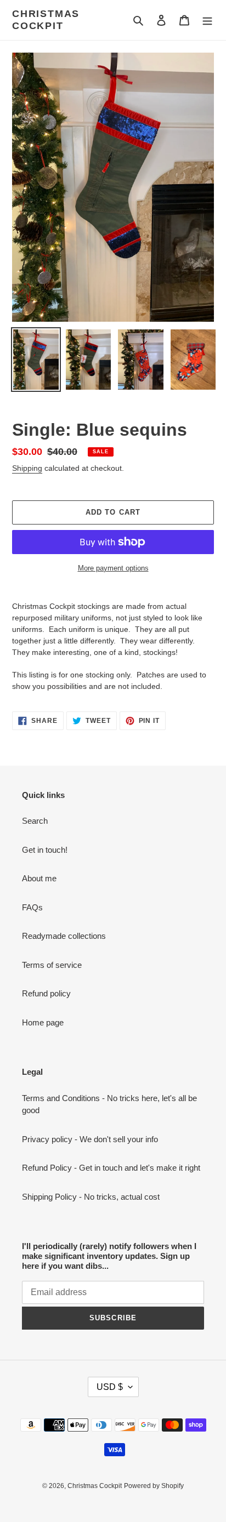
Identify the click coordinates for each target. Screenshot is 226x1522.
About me (39, 878)
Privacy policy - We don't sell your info (90, 1139)
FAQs (32, 907)
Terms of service (52, 965)
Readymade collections (64, 935)
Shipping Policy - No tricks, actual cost (91, 1196)
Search (35, 820)
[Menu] (207, 20)
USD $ (110, 1387)
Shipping (27, 468)
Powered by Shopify (154, 1486)
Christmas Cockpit (46, 19)
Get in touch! (44, 849)
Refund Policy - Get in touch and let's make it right (111, 1167)
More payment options (113, 568)
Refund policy (46, 993)
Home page (43, 1022)
